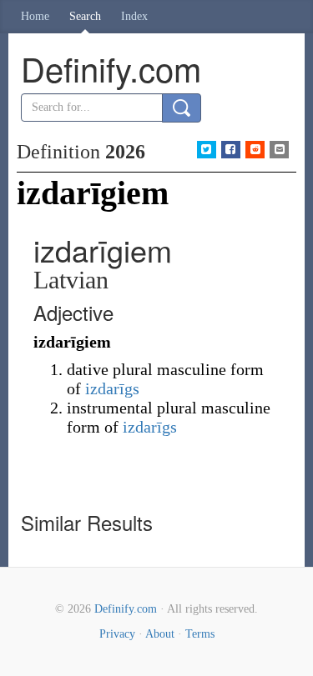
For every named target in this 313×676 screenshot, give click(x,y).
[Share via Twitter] (206, 149)
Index (134, 16)
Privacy (117, 634)
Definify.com (125, 609)
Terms (200, 634)
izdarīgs (112, 388)
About (159, 634)
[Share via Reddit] (255, 149)
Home (35, 16)
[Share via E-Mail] (279, 149)
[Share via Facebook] (230, 149)
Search (85, 16)
